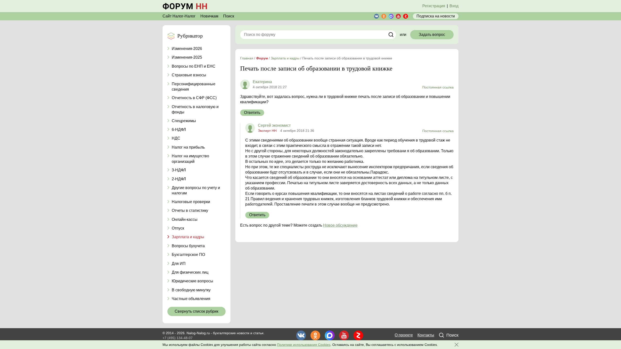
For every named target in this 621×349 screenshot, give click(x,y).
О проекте (404, 335)
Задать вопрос (432, 34)
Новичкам (209, 16)
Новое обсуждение (340, 225)
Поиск (228, 16)
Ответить (252, 113)
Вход (453, 6)
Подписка (436, 16)
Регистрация (433, 6)
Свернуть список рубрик (196, 311)
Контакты (425, 335)
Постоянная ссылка (438, 87)
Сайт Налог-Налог (179, 16)
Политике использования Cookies (303, 345)
